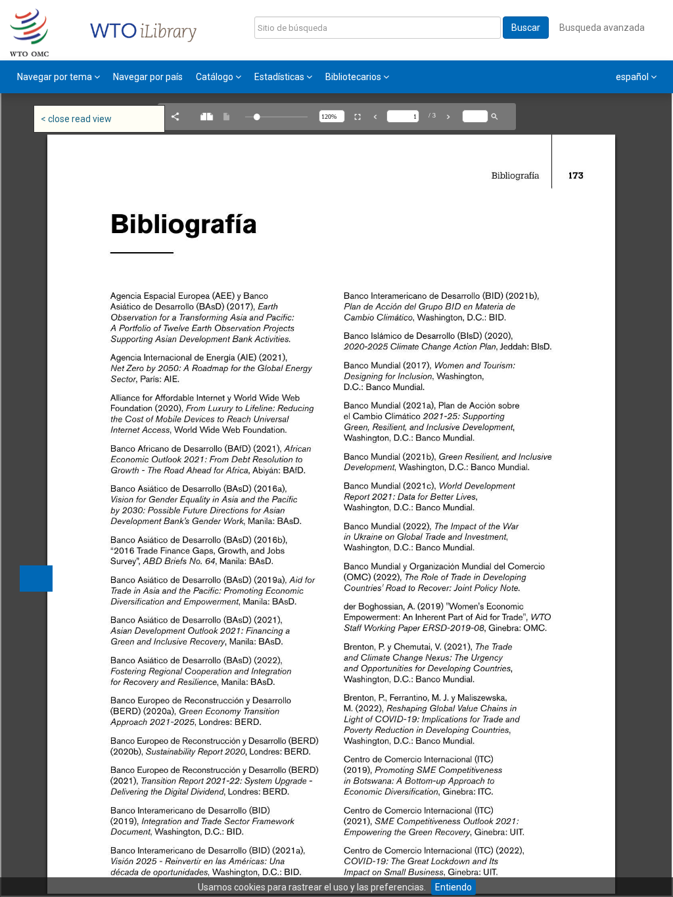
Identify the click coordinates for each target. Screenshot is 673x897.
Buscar (525, 27)
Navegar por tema (55, 77)
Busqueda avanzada (602, 27)
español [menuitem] (633, 77)
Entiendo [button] (453, 887)
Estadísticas (280, 77)
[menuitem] (58, 76)
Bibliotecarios (354, 77)
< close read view (76, 119)
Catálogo (215, 77)
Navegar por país (148, 77)
